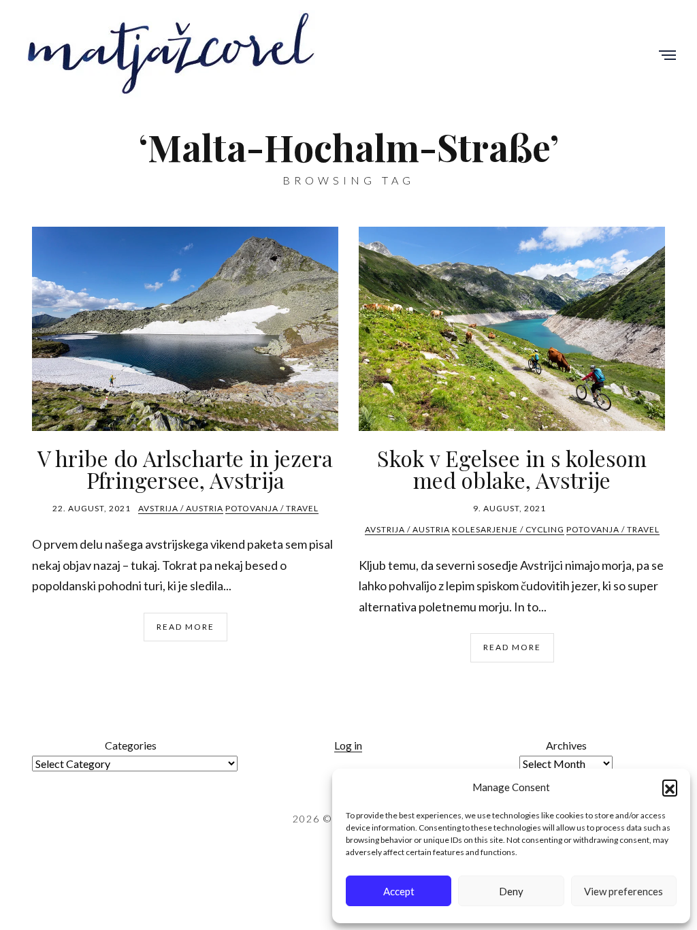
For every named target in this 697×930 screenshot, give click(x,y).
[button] (670, 787)
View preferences (623, 891)
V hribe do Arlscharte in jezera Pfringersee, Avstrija (185, 468)
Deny (511, 891)
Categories (131, 745)
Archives (566, 745)
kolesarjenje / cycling (508, 529)
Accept (399, 891)
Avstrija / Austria (180, 508)
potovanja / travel (272, 508)
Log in (348, 745)
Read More (185, 627)
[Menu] (667, 56)
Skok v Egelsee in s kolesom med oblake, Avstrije (512, 468)
